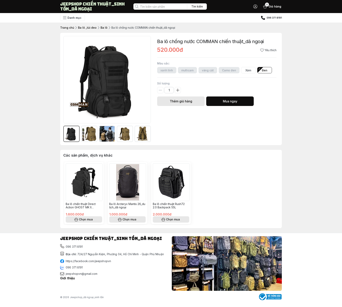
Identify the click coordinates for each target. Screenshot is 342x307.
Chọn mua (86, 219)
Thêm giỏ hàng (181, 101)
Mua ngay (230, 101)
